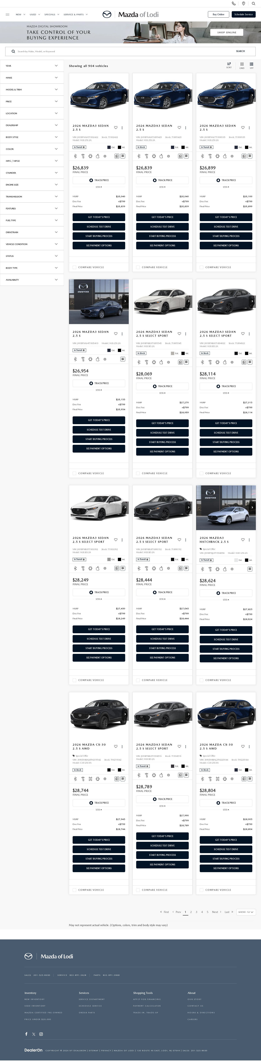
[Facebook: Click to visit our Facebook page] (27, 1034)
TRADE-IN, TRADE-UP (146, 1012)
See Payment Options (99, 245)
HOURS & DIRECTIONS (201, 1012)
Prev (177, 912)
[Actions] (122, 128)
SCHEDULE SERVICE (90, 1006)
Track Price (101, 180)
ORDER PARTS (87, 1012)
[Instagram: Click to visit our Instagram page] (41, 1034)
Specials (50, 14)
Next (216, 912)
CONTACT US (195, 1006)
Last (228, 912)
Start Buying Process (99, 236)
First (165, 912)
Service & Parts (74, 14)
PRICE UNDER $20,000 (38, 1019)
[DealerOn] (34, 1050)
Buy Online (218, 14)
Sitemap (94, 1050)
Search (240, 51)
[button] (125, 95)
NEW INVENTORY (35, 999)
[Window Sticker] (122, 156)
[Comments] (117, 156)
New (18, 14)
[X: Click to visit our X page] (34, 1034)
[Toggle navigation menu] (5, 15)
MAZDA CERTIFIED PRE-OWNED (44, 1012)
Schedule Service (244, 14)
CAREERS (192, 1019)
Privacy (106, 1050)
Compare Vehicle (91, 267)
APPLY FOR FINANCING (147, 999)
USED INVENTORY (35, 1006)
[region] (99, 201)
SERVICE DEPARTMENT (92, 999)
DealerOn (80, 1050)
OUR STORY (194, 999)
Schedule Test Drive (99, 226)
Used (33, 14)
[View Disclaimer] (105, 156)
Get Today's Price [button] (99, 217)
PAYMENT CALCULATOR (147, 1006)
